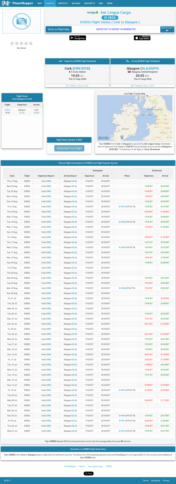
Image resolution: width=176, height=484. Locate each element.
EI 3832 (110, 18)
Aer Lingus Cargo (116, 12)
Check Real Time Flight (69, 148)
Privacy (167, 480)
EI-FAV (122, 222)
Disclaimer (157, 480)
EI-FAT (122, 206)
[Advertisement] (110, 49)
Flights (82, 466)
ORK (36, 113)
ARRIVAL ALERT (167, 28)
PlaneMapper (70, 466)
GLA (22, 113)
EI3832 (109, 466)
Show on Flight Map (58, 29)
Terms (147, 480)
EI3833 (7, 110)
